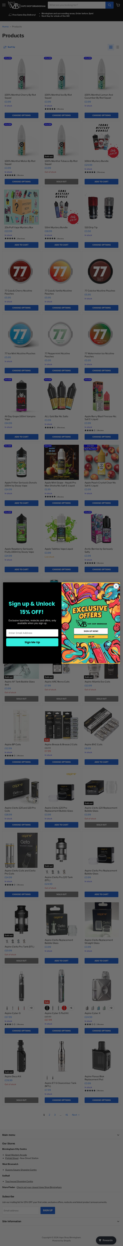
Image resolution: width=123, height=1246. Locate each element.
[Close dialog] (116, 586)
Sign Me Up (32, 642)
